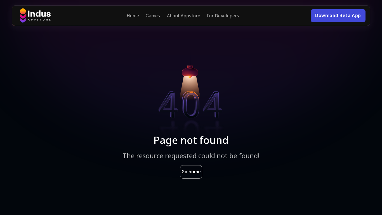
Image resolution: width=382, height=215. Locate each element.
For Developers (223, 15)
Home (133, 15)
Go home (191, 172)
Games (153, 15)
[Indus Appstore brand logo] (35, 15)
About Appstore (183, 15)
